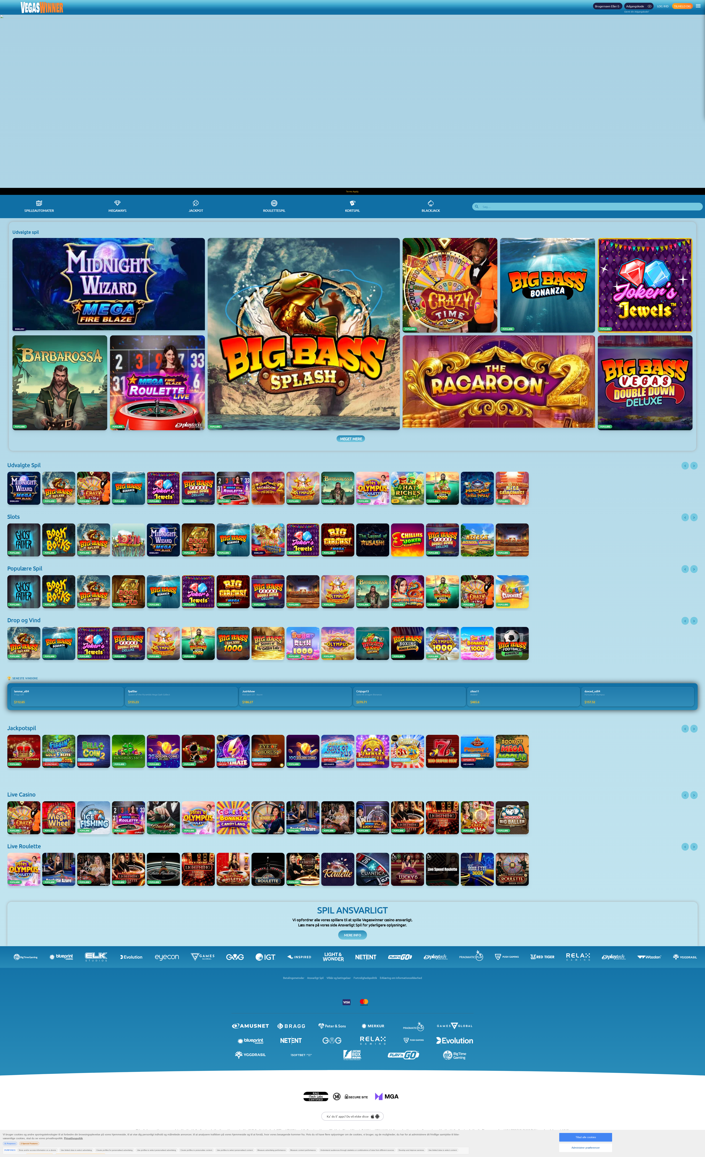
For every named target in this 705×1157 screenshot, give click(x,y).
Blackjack (431, 210)
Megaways (117, 210)
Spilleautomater (39, 210)
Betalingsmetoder (293, 977)
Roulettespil (274, 210)
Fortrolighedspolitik (365, 977)
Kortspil (352, 210)
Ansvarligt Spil (315, 977)
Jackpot (196, 210)
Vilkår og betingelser (339, 977)
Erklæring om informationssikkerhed (401, 977)
